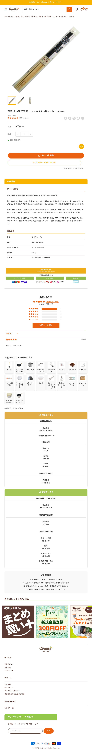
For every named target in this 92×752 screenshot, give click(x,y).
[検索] (69, 9)
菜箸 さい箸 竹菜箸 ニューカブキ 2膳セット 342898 (56, 17)
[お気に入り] (82, 9)
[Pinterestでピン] (69, 118)
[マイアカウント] (77, 9)
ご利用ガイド (9, 664)
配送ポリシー (9, 688)
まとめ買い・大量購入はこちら (45, 162)
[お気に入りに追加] (81, 146)
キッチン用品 (25, 17)
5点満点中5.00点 (52, 302)
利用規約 (7, 684)
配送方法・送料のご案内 (74, 169)
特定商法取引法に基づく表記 (14, 694)
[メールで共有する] (78, 118)
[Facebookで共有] (65, 118)
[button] (13, 118)
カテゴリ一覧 (9, 708)
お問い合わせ (9, 670)
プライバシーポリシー (12, 691)
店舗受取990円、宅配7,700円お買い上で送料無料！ (46, 2)
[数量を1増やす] (30, 134)
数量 (9, 134)
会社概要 (7, 667)
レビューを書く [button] (46, 325)
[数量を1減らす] (18, 134)
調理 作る (34, 17)
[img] (11, 340)
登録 (48, 731)
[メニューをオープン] (5, 9)
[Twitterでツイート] (74, 118)
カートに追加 (48, 155)
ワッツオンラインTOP (11, 17)
